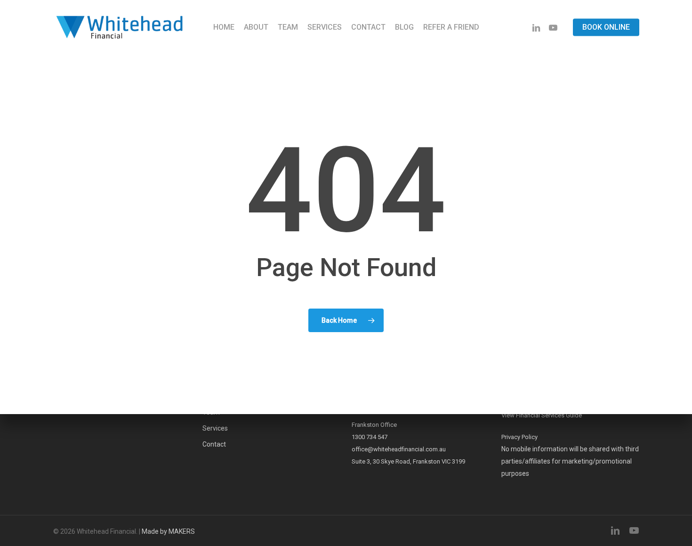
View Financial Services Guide (541, 415)
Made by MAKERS (168, 531)
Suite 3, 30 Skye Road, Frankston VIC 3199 (408, 461)
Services (215, 428)
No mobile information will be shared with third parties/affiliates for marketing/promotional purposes (570, 461)
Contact (214, 444)
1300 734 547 (369, 436)
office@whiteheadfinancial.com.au (399, 449)
